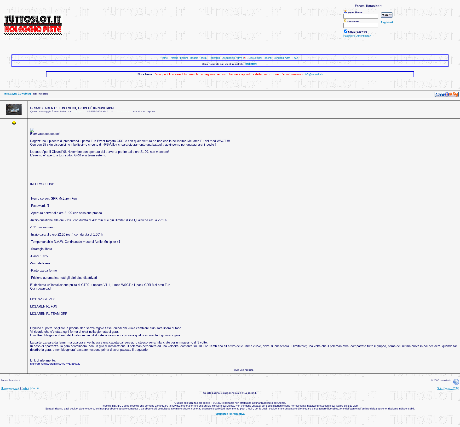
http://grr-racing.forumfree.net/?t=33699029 (55, 363)
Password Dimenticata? (357, 35)
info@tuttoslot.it (314, 74)
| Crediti (34, 388)
